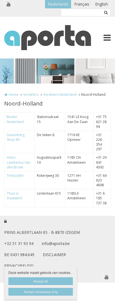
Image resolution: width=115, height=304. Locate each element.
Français (81, 4)
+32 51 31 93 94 (18, 243)
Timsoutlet (15, 175)
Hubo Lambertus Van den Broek (18, 162)
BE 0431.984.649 (19, 254)
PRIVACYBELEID (18, 265)
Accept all (40, 281)
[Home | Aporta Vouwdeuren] (56, 37)
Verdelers (31, 94)
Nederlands (58, 4)
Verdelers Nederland (59, 94)
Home (13, 94)
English (101, 4)
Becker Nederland (15, 119)
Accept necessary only (41, 291)
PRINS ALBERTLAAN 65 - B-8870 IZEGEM (42, 232)
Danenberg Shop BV (16, 137)
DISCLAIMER (54, 254)
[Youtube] (8, 4)
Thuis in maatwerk (14, 195)
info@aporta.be (56, 243)
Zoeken (106, 12)
